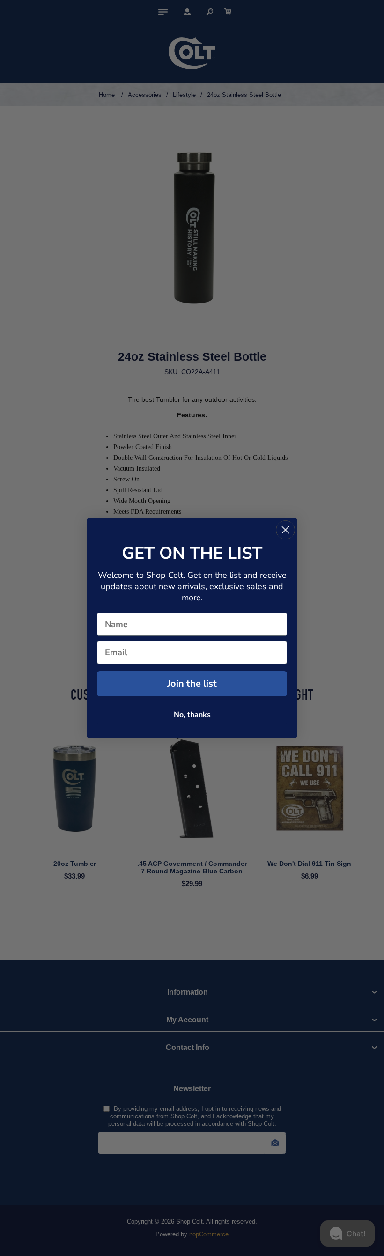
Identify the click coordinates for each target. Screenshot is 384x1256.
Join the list (192, 683)
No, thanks (192, 714)
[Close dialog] (285, 530)
